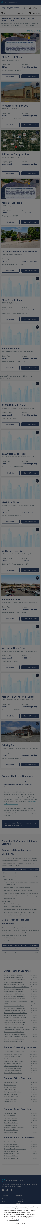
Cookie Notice (14, 1220)
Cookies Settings (20, 1223)
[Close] (38, 1207)
